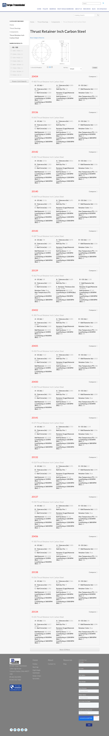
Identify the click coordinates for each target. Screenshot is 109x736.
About (50, 660)
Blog (64, 664)
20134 (35, 611)
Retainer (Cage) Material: (65, 93)
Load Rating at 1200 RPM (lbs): (65, 139)
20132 (35, 457)
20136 (35, 112)
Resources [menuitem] (86, 9)
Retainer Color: (84, 93)
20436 (35, 536)
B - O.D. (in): (83, 85)
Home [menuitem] (39, 9)
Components (14, 32)
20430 (35, 382)
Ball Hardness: (61, 96)
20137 (35, 497)
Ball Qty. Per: (61, 89)
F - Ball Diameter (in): (86, 89)
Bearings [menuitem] (53, 9)
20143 (35, 231)
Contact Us (51, 664)
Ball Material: (39, 96)
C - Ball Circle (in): (41, 93)
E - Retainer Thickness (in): (65, 287)
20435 (35, 346)
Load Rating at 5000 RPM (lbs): (65, 142)
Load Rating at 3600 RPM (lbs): (43, 142)
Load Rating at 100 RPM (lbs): (64, 99)
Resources (67, 660)
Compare (95, 67)
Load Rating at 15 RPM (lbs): (43, 99)
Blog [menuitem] (94, 9)
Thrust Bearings (15, 28)
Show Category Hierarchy (37, 37)
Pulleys (35, 664)
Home (12, 25)
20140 (35, 191)
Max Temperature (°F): (87, 96)
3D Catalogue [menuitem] (102, 9)
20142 (35, 152)
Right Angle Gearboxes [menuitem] (65, 9)
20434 (35, 76)
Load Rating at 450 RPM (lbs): (87, 99)
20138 (35, 572)
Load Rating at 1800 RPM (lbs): (87, 139)
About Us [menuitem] (78, 9)
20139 (35, 270)
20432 (35, 310)
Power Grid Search (19, 81)
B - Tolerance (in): (41, 89)
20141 (35, 417)
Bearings (35, 667)
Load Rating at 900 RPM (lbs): (43, 103)
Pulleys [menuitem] (45, 9)
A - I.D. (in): (39, 85)
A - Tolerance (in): (62, 85)
